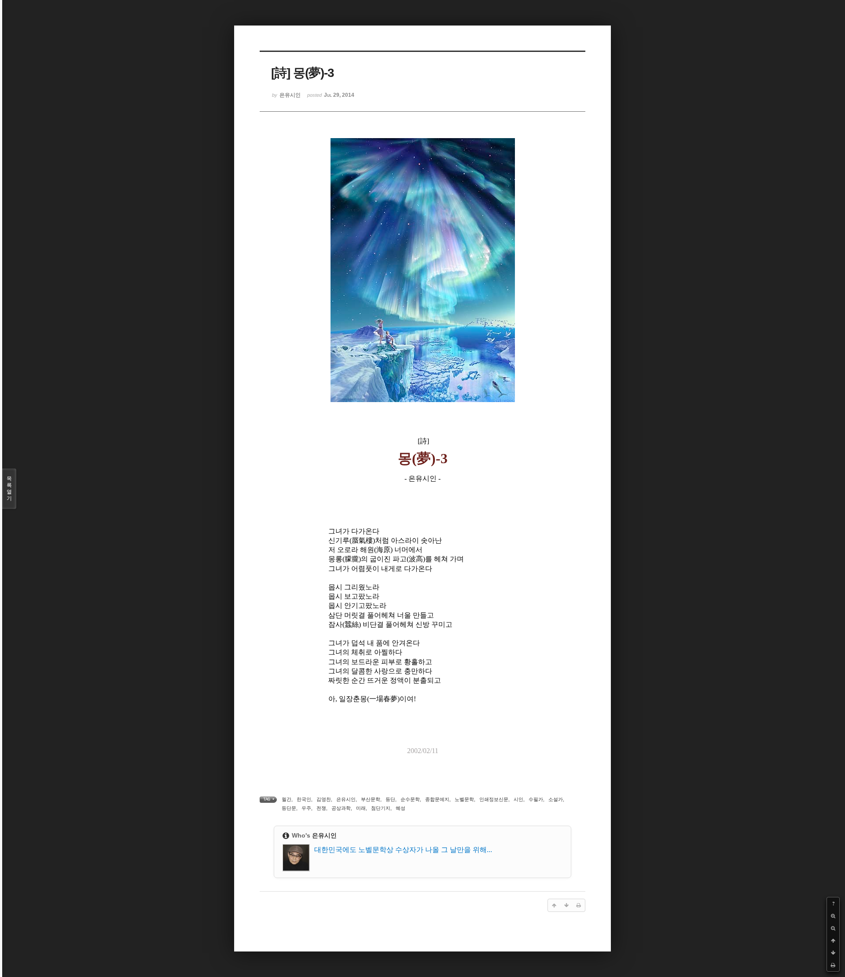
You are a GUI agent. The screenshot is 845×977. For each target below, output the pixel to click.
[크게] (833, 916)
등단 (390, 799)
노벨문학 (464, 799)
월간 (286, 799)
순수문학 (410, 799)
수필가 (536, 799)
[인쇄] (833, 965)
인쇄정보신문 (493, 799)
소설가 (555, 799)
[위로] (833, 940)
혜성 (400, 808)
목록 (9, 488)
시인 (518, 799)
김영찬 (323, 799)
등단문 (289, 808)
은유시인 (346, 799)
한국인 (304, 799)
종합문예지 (437, 799)
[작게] (833, 928)
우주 (306, 808)
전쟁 (321, 808)
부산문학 (370, 799)
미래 (361, 808)
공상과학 (341, 808)
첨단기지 (380, 808)
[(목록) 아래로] (833, 953)
